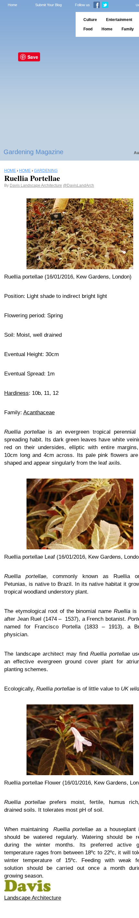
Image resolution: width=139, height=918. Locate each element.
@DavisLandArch (78, 185)
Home (12, 5)
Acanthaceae (39, 412)
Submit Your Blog (48, 5)
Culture (90, 19)
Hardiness (16, 393)
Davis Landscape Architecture (36, 185)
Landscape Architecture (32, 898)
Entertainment (119, 19)
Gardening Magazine (33, 151)
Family (128, 29)
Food (87, 29)
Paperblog (35, 24)
